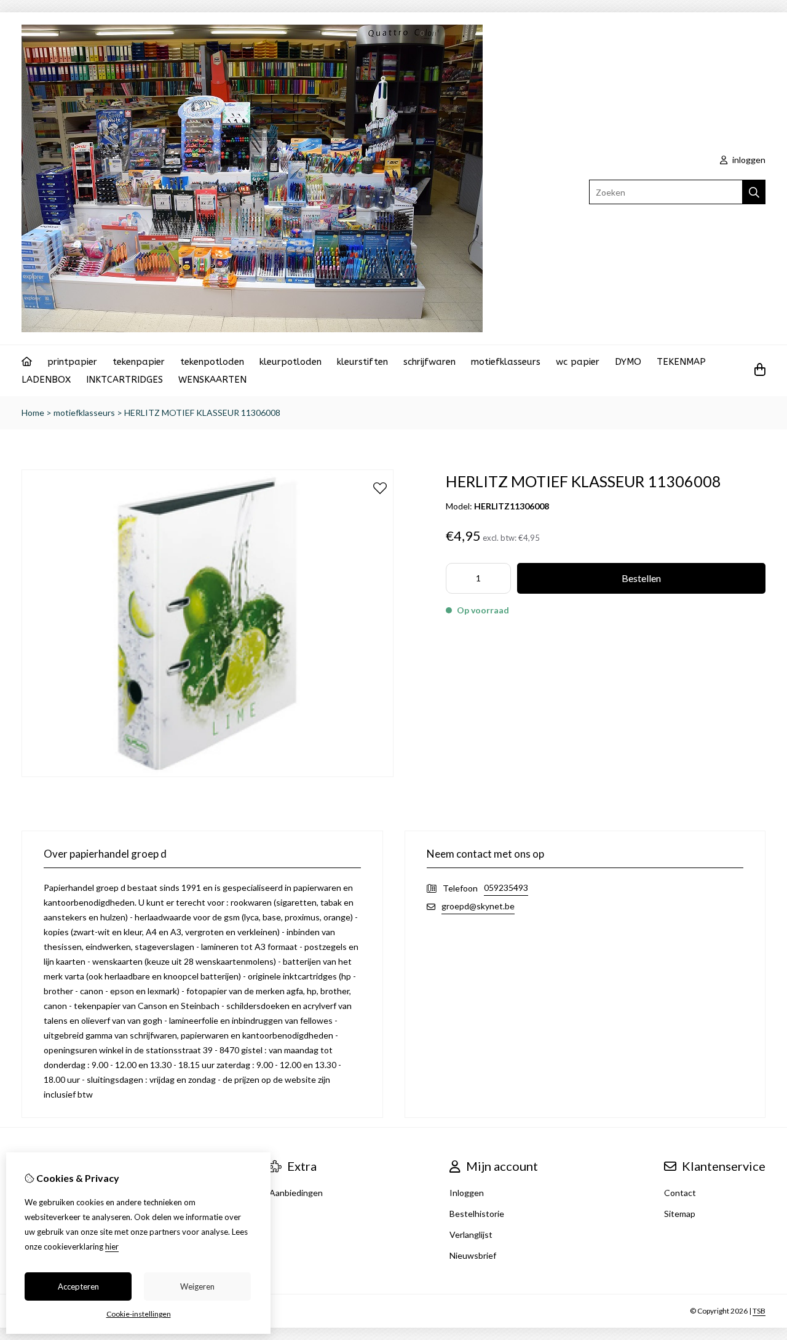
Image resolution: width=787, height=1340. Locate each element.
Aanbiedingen (296, 1192)
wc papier (577, 361)
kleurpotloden (290, 361)
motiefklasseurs (505, 361)
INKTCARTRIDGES (124, 379)
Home (33, 412)
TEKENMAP (681, 361)
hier (112, 1246)
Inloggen (466, 1192)
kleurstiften (362, 361)
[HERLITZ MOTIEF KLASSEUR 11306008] (208, 773)
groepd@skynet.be (478, 906)
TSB (759, 1310)
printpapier (72, 361)
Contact (680, 1192)
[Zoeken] (754, 192)
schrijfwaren (429, 361)
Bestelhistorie (476, 1213)
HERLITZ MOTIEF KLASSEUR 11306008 (202, 412)
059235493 (506, 887)
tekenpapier (139, 361)
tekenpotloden (212, 361)
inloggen (747, 159)
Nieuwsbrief (472, 1255)
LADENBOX (46, 379)
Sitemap (679, 1213)
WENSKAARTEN (212, 379)
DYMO (628, 361)
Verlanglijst (470, 1234)
